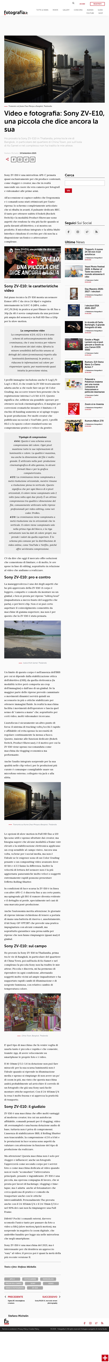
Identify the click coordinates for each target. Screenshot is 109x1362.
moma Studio (102, 1329)
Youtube (90, 13)
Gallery (66, 10)
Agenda (90, 10)
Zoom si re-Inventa (94, 404)
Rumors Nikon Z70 (94, 421)
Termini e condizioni (9, 1329)
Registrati (97, 4)
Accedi (82, 4)
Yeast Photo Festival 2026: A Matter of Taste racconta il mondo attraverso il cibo (95, 271)
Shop (100, 13)
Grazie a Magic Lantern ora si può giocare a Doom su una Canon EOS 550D (94, 344)
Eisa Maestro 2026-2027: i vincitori (94, 290)
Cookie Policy (34, 1329)
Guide (100, 10)
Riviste (55, 10)
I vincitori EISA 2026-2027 (92, 306)
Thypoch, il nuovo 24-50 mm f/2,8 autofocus (94, 252)
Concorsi (78, 10)
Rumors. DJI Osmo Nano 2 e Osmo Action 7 (94, 364)
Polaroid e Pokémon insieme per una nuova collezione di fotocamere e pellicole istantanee (95, 385)
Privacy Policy (23, 1329)
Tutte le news (42, 10)
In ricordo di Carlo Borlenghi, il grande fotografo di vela (95, 325)
